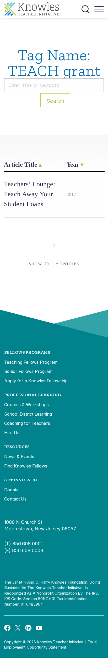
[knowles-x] (18, 627)
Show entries (54, 264)
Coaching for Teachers (27, 423)
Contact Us (15, 499)
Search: (55, 101)
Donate (11, 489)
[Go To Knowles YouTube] (39, 627)
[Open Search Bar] (85, 9)
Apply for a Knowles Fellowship (36, 380)
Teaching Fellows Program (30, 362)
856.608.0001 (27, 543)
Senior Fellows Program (28, 371)
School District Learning (28, 414)
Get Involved (20, 479)
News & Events (19, 456)
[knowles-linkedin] (28, 627)
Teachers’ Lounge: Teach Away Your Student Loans (29, 194)
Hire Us (11, 432)
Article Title (20, 164)
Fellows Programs (27, 352)
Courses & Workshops (26, 404)
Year (73, 164)
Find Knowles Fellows (25, 466)
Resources (17, 446)
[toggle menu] (99, 11)
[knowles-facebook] (7, 627)
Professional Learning (32, 394)
